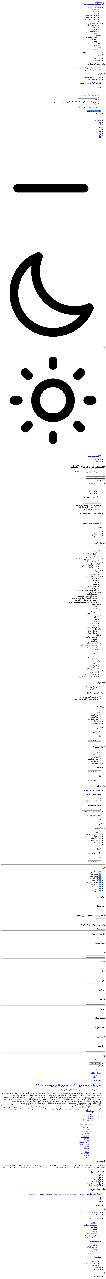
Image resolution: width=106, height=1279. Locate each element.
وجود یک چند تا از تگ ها (85, 507)
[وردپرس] (51, 133)
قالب (95, 11)
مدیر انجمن (95, 884)
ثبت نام (98, 113)
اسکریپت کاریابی (61, 1194)
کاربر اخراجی (94, 878)
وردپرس (70, 1194)
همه (97, 531)
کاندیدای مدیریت (93, 882)
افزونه (95, 13)
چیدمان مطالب (95, 1073)
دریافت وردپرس (93, 1185)
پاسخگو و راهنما (93, 872)
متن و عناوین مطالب (91, 77)
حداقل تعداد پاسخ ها (93, 801)
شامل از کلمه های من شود (86, 68)
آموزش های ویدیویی (90, 19)
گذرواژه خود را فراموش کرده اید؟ (85, 107)
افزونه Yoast (67, 1194)
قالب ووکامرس (35, 1194)
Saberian (74, 1089)
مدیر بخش (95, 888)
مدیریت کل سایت (93, 890)
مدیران (94, 27)
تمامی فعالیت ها (91, 37)
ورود (95, 103)
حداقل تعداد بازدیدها (93, 811)
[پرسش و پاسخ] (51, 131)
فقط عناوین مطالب (91, 79)
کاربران (100, 824)
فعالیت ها (97, 35)
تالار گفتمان (95, 1178)
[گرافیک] (51, 135)
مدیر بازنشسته (94, 886)
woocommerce (30, 1194)
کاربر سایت (95, 880)
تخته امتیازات (92, 31)
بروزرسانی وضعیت (91, 533)
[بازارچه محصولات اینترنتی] (51, 137)
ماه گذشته (94, 717)
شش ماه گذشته (92, 719)
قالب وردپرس (85, 1194)
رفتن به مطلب (100, 2)
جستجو (94, 39)
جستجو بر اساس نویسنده (91, 523)
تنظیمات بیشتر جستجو (96, 483)
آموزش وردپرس (63, 1089)
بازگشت (94, 1223)
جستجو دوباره (100, 480)
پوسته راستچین (45, 1194)
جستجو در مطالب (95, 1063)
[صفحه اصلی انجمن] (51, 128)
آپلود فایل (98, 43)
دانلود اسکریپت (93, 1176)
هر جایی (95, 58)
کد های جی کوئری (91, 15)
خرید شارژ (97, 45)
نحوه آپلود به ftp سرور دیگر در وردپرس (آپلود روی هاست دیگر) (68, 1085)
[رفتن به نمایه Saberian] (95, 1080)
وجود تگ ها (89, 509)
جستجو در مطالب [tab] (95, 491)
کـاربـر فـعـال (94, 874)
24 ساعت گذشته (92, 713)
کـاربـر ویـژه (94, 876)
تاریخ (95, 1075)
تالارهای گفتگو (92, 25)
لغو (99, 1065)
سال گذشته (94, 721)
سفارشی (95, 723)
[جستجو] (84, 53)
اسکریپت (94, 9)
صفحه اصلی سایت (94, 7)
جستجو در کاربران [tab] (95, 493)
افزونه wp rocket (75, 1194)
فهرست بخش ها (95, 23)
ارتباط (95, 1077)
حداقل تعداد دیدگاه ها (93, 790)
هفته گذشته (94, 715)
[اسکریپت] (51, 130)
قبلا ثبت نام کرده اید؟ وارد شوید (90, 83)
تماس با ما (97, 1205)
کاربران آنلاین (92, 29)
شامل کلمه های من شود (88, 70)
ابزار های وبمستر (91, 17)
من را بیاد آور (92, 101)
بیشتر (95, 21)
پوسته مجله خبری (55, 1194)
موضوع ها (95, 535)
